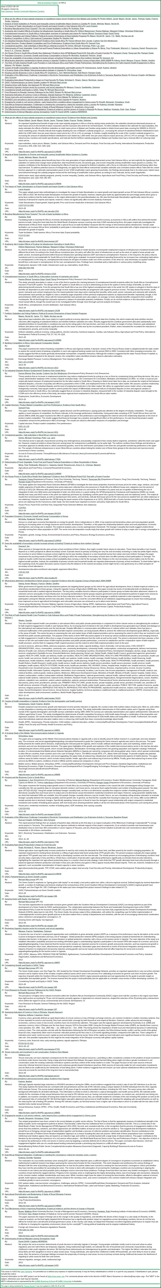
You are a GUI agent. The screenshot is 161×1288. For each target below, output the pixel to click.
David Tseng (114, 34)
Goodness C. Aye (55, 73)
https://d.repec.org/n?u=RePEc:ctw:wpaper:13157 (39, 402)
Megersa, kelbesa (73, 95)
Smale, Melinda (97, 24)
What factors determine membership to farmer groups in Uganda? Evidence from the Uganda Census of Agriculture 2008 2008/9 (58, 60)
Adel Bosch (82, 73)
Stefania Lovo (77, 97)
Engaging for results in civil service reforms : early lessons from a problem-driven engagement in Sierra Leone (50, 102)
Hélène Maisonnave (86, 31)
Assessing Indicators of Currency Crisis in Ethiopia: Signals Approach (34, 95)
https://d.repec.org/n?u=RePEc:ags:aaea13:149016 (40, 541)
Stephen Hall (67, 38)
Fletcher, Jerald (95, 56)
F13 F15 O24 (24, 235)
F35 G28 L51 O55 (26, 1230)
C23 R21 (22, 508)
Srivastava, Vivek (122, 102)
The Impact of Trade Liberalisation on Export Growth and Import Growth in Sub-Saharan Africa (44, 26)
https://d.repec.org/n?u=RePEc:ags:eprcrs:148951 (39, 730)
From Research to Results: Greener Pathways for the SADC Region (33, 92)
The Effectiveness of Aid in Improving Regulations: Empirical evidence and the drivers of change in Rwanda (49, 109)
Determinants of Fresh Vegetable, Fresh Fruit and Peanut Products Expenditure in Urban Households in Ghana (51, 48)
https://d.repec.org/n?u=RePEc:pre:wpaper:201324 (40, 514)
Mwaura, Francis (133, 60)
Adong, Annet (120, 60)
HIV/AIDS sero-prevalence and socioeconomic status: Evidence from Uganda (37, 100)
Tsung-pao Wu (134, 53)
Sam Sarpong (7, 11)
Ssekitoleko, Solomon (91, 87)
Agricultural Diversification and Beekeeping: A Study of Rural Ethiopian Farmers (38, 107)
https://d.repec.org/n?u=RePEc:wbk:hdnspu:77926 (39, 459)
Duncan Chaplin (138, 75)
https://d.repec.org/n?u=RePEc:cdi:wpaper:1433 (38, 1265)
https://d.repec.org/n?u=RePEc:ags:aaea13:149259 (40, 152)
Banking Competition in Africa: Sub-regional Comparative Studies (32, 38)
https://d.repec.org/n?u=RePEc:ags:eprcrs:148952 (39, 1113)
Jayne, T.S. (110, 36)
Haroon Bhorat (88, 34)
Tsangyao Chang (120, 53)
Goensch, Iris (108, 58)
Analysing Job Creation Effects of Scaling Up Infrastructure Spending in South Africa (40, 31)
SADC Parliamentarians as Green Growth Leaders (26, 83)
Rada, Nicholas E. (66, 80)
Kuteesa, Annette (107, 105)
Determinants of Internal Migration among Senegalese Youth (30, 112)
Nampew (118, 105)
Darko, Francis (152, 19)
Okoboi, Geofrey (148, 60)
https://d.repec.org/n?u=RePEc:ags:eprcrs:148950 (39, 612)
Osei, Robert (130, 109)
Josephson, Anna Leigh (84, 107)
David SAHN (63, 112)
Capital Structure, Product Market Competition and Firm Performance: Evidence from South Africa (45, 43)
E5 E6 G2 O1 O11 (26, 1043)
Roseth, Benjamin (106, 102)
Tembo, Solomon (12, 21)
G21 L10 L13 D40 (26, 362)
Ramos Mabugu (102, 31)
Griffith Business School (45, 1281)
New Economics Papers (48, 3)
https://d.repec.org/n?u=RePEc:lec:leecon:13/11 (38, 432)
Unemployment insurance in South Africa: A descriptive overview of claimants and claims (41, 34)
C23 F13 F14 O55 (26, 205)
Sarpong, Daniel (138, 48)
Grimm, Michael (74, 46)
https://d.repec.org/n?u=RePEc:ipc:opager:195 (38, 987)
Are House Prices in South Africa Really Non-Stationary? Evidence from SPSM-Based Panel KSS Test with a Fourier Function (57, 53)
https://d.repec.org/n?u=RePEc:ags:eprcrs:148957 (39, 963)
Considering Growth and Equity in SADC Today (24, 90)
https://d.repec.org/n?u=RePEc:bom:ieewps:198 (38, 1236)
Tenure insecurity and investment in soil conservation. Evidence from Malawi (36, 97)
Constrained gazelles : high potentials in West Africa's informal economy (35, 46)
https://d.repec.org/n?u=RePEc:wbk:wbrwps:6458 (39, 1152)
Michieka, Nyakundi (79, 56)
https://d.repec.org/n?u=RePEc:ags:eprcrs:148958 (39, 775)
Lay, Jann (101, 46)
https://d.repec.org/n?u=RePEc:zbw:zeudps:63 (38, 578)
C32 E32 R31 (24, 809)
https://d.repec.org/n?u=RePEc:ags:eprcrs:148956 (39, 1191)
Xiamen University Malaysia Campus (29, 11)
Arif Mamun (150, 75)
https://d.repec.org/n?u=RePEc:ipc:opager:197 (38, 1009)
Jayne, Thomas (138, 19)
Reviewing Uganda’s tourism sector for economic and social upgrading (34, 87)
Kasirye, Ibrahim (110, 68)
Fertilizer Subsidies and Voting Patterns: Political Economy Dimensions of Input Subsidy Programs (46, 36)
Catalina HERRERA (78, 112)
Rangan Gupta (147, 53)
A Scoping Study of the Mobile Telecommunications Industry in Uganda (34, 70)
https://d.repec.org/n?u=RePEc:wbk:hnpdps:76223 (39, 698)
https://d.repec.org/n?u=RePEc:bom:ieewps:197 (38, 241)
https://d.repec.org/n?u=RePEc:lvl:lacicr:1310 (37, 274)
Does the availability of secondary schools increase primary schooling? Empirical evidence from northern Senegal (52, 58)
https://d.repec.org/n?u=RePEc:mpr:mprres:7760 (39, 842)
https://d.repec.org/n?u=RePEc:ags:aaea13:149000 (40, 474)
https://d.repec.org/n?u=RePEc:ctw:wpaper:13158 (39, 311)
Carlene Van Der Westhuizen (105, 41)
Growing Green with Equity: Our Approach (22, 85)
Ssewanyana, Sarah (93, 68)
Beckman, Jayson (96, 80)
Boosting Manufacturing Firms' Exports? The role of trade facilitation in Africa (36, 29)
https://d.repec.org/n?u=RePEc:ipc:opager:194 (38, 926)
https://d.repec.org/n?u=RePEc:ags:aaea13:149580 (40, 340)
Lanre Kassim (91, 26)
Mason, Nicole (125, 19)
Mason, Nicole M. (112, 24)
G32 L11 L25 (24, 426)
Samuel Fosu (94, 43)
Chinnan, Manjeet (21, 51)
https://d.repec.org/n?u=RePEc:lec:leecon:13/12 (38, 368)
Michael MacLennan (58, 83)
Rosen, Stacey (81, 80)
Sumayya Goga (101, 34)
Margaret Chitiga (117, 31)
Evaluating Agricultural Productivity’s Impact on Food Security (30, 80)
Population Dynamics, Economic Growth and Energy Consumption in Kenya (36, 56)
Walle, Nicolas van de (125, 36)
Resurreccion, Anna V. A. (74, 465)
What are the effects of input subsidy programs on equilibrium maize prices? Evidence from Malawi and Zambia (51, 19)
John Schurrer (11, 78)
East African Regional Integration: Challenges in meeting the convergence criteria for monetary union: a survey (51, 105)
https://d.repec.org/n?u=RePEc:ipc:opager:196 (38, 896)
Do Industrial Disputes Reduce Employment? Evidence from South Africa (35, 41)
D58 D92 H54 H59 (26, 268)
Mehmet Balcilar (70, 73)
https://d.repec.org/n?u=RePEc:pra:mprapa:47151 (39, 1049)
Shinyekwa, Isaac (74, 70)
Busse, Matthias (104, 109)
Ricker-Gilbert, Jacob (109, 19)
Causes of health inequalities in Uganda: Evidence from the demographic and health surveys (43, 68)
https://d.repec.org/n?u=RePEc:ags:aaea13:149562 (40, 1206)
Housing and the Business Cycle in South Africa (25, 73)
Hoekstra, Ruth (77, 29)
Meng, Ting (105, 48)
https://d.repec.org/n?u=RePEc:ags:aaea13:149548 (40, 874)
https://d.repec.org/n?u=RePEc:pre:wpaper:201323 (40, 814)
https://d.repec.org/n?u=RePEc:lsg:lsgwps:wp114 (39, 1076)
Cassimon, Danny (89, 95)
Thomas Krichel (29, 1286)
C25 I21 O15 (24, 572)
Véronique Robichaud (134, 31)
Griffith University (64, 1281)
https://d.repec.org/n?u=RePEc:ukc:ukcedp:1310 (39, 211)
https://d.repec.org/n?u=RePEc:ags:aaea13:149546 (40, 184)
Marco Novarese (114, 1276)
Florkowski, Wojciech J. (120, 48)
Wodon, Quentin (22, 65)
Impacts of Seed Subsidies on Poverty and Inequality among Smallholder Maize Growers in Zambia (46, 24)
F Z (20, 836)
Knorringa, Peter (89, 46)
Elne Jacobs (87, 41)
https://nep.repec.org (55, 1276)
